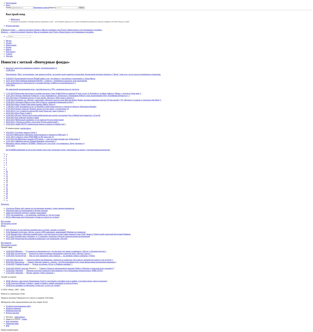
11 (56, 68)
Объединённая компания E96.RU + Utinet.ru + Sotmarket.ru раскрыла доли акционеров (51, 81)
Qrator (24, 319)
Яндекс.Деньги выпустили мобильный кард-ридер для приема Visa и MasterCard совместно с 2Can (56, 115)
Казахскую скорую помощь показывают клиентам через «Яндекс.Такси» (59, 253)
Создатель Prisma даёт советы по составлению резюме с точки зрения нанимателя (40, 208)
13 (7, 178)
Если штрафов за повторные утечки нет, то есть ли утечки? (33, 285)
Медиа (8, 41)
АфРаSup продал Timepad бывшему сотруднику (35, 141)
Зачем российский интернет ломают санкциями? (26, 213)
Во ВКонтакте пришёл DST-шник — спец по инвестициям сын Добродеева (46, 139)
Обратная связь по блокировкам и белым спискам (27, 210)
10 (7, 171)
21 (7, 196)
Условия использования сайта (18, 306)
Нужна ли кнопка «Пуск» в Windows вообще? (52, 264)
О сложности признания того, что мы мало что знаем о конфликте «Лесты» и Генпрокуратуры (65, 251)
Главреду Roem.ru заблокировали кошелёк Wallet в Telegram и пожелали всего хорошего (76, 268)
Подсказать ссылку (9, 223)
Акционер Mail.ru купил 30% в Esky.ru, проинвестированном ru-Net (43, 102)
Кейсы (8, 49)
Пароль (44, 7)
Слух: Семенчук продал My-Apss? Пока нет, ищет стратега (39, 111)
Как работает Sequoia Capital (27, 118)
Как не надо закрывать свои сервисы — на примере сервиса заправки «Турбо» (62, 256)
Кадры (8, 47)
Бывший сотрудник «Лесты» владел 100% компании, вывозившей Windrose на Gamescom (48, 232)
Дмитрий (19, 271)
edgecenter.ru (20, 317)
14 (68, 109)
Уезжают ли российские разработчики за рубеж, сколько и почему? (38, 230)
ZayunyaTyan (20, 253)
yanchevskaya (25, 128)
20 (7, 193)
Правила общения (13, 308)
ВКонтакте (15, 19)
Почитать (5, 204)
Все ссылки (6, 221)
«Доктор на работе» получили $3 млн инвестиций (36, 122)
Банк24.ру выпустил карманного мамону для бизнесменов (30, 68)
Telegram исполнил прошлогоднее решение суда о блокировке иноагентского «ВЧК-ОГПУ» (64, 271)
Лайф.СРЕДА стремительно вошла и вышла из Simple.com (39, 124)
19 (7, 191)
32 (53, 137)
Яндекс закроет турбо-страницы (39, 273)
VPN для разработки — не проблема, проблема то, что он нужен (33, 215)
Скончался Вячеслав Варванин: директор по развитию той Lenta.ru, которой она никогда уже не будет (69, 260)
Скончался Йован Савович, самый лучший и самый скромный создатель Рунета (42, 283)
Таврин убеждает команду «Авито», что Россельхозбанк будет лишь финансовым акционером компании (71, 262)
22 (7, 198)
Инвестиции (11, 45)
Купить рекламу (12, 26)
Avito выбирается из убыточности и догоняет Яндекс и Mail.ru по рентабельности (40, 83)
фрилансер (18, 260)
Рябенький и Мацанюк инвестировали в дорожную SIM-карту (40, 135)
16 (7, 185)
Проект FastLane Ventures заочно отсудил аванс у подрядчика (40, 109)
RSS (7, 326)
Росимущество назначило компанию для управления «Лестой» (41, 239)
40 (99, 115)
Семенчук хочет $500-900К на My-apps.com (33, 137)
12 (7, 176)
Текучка (9, 56)
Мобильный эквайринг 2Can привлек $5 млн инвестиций (39, 120)
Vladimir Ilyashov (22, 264)
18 (7, 189)
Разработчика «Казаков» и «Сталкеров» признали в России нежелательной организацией (52, 236)
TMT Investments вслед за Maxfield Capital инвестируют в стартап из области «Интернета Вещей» (55, 107)
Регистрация (11, 3)
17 (7, 187)
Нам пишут (10, 52)
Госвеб (8, 43)
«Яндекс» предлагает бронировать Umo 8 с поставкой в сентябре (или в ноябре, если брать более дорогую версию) (56, 281)
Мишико (18, 251)
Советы (9, 54)
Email (8, 7)
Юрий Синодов (21, 268)
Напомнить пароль (41, 7)
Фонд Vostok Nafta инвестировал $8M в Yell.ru (34, 104)
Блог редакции (12, 321)
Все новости (6, 243)
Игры (3, 226)
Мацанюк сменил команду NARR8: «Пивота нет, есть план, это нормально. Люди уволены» (44, 143)
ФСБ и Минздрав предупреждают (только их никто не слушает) (32, 217)
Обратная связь (12, 323)
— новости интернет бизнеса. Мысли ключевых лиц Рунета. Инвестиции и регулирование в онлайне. (47, 32)
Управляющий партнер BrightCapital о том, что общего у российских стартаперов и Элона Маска (54, 78)
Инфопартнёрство (13, 311)
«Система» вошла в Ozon (24, 132)
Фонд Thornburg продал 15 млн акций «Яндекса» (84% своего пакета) (43, 98)
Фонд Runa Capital (22, 113)
